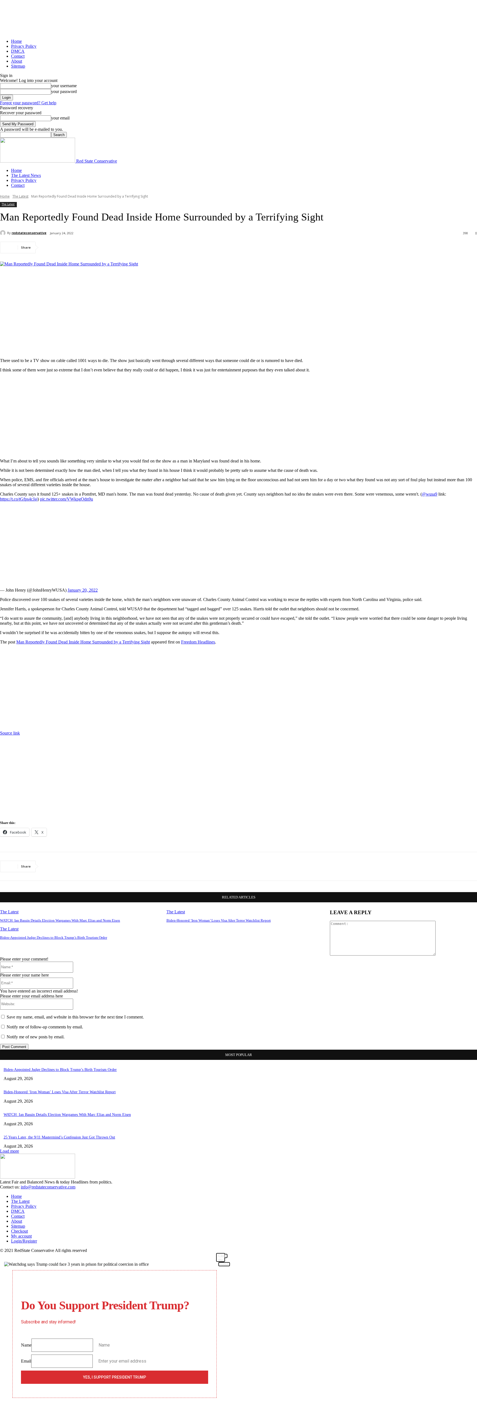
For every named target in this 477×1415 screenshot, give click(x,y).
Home (16, 41)
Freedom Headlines (198, 642)
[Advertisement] (238, 315)
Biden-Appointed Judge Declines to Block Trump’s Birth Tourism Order (53, 937)
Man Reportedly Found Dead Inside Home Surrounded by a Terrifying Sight (83, 642)
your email (60, 118)
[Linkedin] (130, 247)
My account (21, 1236)
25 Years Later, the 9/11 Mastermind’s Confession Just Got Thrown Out (59, 1137)
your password (64, 91)
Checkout (19, 1231)
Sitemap (18, 66)
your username (64, 85)
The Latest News (26, 175)
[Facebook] (50, 247)
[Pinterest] (90, 247)
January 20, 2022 (83, 590)
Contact (18, 56)
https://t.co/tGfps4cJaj (19, 499)
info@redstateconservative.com (48, 1187)
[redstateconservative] (3, 233)
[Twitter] (70, 247)
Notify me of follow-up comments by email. (45, 1027)
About (16, 61)
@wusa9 (429, 494)
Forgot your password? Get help (28, 102)
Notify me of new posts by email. (36, 1036)
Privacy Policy (23, 46)
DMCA (18, 51)
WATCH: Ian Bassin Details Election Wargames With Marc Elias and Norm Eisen (60, 920)
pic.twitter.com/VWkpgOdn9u (66, 499)
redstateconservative (29, 233)
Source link (10, 733)
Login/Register (24, 1241)
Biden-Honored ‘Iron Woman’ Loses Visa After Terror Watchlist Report (218, 920)
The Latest (20, 196)
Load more (9, 1151)
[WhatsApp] (110, 247)
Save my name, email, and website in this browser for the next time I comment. (75, 1017)
